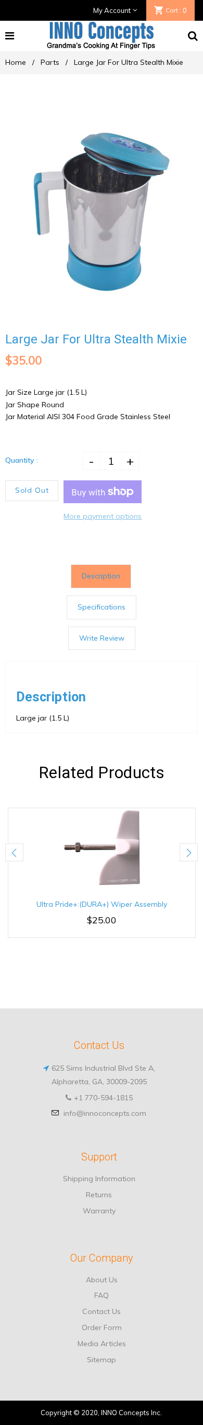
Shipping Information (99, 1178)
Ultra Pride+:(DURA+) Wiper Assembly (101, 904)
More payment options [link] (103, 516)
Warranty (99, 1210)
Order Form (102, 1327)
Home (15, 62)
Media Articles (102, 1343)
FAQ (101, 1295)
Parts (50, 62)
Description (101, 575)
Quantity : (21, 460)
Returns (99, 1194)
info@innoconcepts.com (105, 1113)
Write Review (101, 638)
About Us (102, 1279)
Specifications (101, 607)
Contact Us (101, 1311)
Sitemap (101, 1359)
